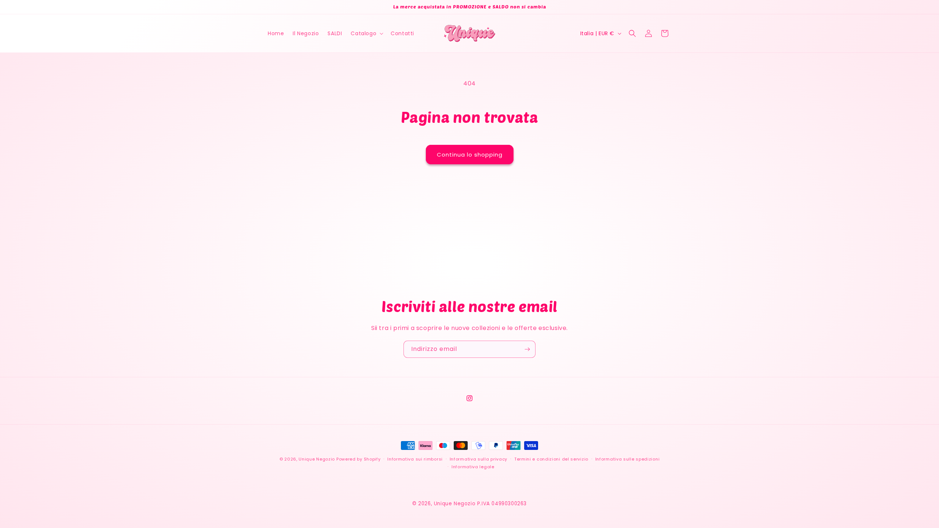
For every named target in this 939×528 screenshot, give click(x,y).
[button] (366, 33)
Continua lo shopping (470, 154)
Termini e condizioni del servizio (551, 459)
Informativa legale (473, 467)
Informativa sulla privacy (479, 459)
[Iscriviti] (527, 349)
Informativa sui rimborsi (415, 459)
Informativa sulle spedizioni (627, 459)
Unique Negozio (317, 459)
